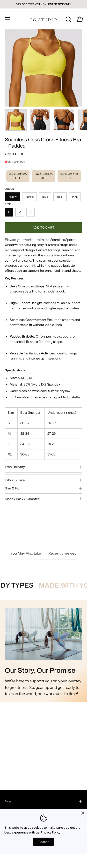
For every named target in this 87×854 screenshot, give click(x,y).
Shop (8, 801)
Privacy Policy (50, 832)
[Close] (82, 813)
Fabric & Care (15, 480)
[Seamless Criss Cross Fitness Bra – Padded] (16, 120)
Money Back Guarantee (22, 499)
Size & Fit (12, 488)
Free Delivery (15, 467)
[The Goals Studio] (43, 19)
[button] (68, 19)
